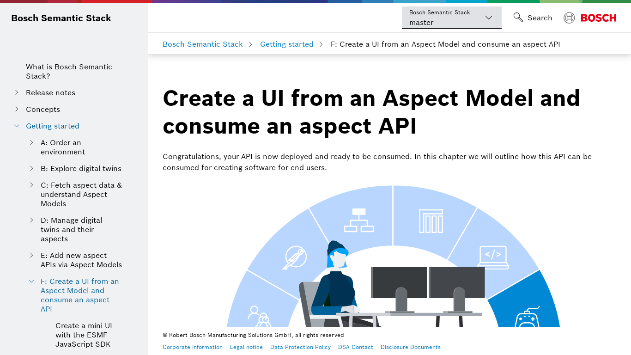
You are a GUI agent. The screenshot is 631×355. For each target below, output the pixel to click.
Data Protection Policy (300, 346)
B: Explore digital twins (81, 168)
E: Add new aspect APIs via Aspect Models (81, 260)
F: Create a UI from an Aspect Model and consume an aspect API (80, 294)
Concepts (43, 109)
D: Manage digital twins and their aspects (71, 229)
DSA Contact (355, 346)
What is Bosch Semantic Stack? (69, 71)
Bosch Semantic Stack (61, 18)
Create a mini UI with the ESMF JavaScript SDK (83, 335)
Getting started (52, 125)
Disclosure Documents (411, 346)
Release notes (50, 92)
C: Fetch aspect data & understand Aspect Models (81, 194)
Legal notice (246, 346)
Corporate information (193, 346)
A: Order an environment (63, 147)
